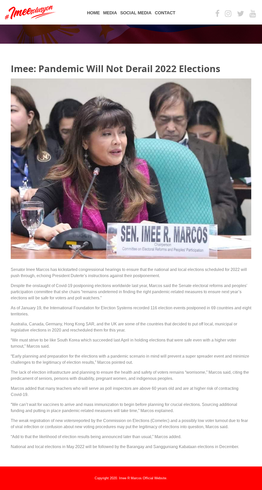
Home (93, 12)
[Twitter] (240, 14)
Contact (165, 12)
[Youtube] (252, 14)
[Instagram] (228, 14)
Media (110, 12)
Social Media (135, 12)
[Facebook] (217, 14)
